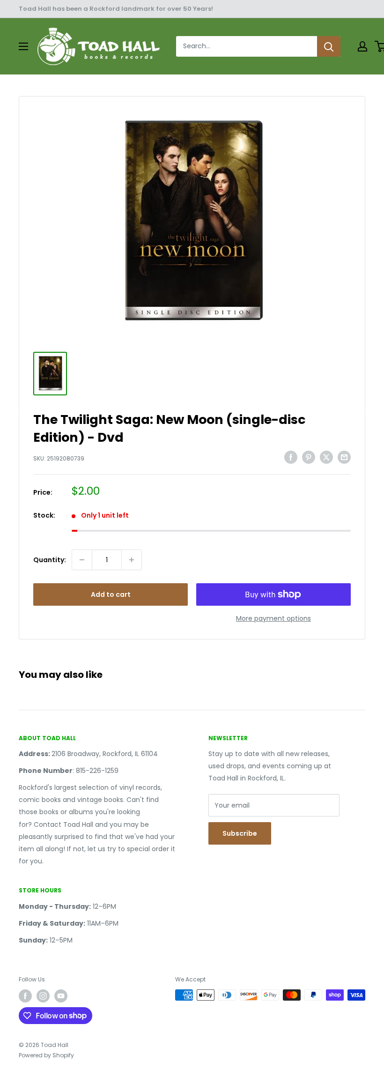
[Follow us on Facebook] (25, 995)
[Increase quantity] (131, 560)
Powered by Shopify (46, 1055)
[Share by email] (344, 457)
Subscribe (239, 833)
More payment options (273, 618)
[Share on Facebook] (290, 457)
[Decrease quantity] (82, 560)
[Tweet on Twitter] (326, 457)
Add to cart (111, 594)
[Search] (328, 46)
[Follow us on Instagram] (43, 995)
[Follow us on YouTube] (60, 995)
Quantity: (49, 559)
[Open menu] (23, 46)
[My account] (362, 46)
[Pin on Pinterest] (308, 457)
